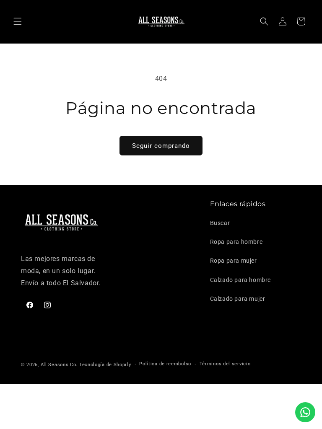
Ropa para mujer (233, 260)
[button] (17, 21)
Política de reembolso (165, 364)
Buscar (220, 223)
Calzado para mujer (237, 298)
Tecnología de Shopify (105, 364)
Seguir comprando (161, 146)
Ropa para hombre (236, 241)
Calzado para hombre (240, 280)
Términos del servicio (225, 364)
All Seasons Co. (59, 364)
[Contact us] (305, 412)
